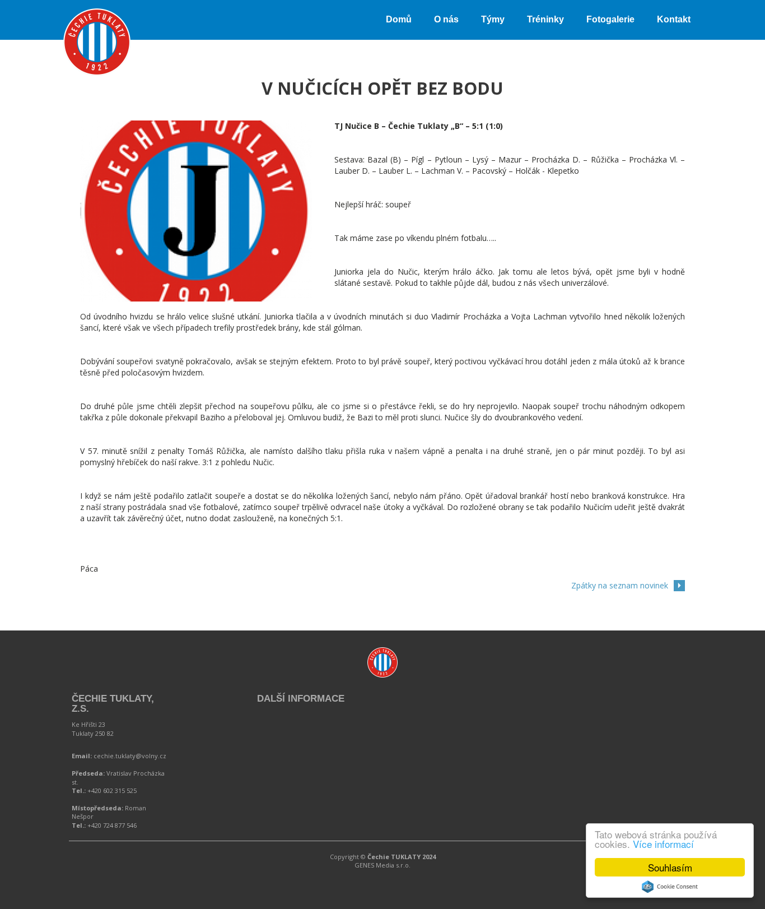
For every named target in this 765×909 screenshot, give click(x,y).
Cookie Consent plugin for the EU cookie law (670, 886)
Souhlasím (670, 867)
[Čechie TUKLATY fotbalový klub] (97, 14)
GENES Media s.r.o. (382, 865)
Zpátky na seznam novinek (619, 585)
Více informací (663, 844)
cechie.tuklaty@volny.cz (130, 756)
